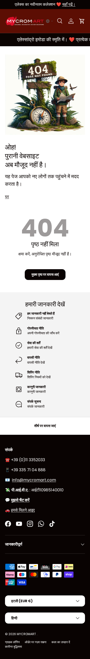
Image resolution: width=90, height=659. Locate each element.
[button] (49, 21)
